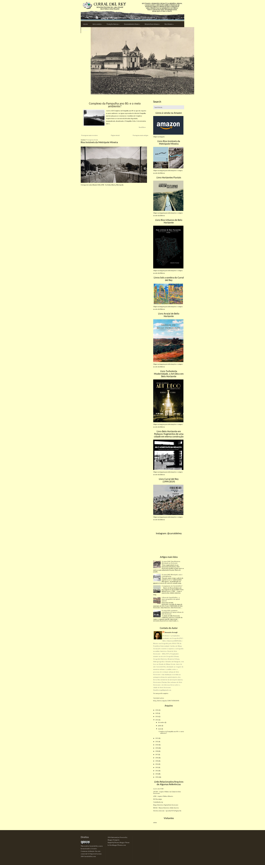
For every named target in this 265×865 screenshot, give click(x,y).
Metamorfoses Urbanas (152, 24)
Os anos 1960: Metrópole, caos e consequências (172, 575)
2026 (157, 710)
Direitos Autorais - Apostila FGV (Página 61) (167, 811)
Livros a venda (97, 24)
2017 (156, 754)
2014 (157, 764)
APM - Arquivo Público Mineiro (163, 796)
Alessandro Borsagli (171, 632)
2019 (157, 748)
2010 (157, 777)
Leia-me (85, 24)
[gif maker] (114, 182)
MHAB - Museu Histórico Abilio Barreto (166, 808)
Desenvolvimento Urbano (132, 24)
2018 (156, 751)
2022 (157, 738)
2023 (157, 720)
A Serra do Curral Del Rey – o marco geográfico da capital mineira (171, 599)
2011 (156, 774)
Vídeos (85, 30)
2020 (157, 745)
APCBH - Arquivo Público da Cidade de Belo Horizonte (167, 792)
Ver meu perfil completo (160, 693)
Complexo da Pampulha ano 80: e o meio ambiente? (115, 105)
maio (160, 729)
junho (160, 726)
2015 (156, 761)
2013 (156, 767)
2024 (157, 716)
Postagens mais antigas (140, 135)
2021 (156, 741)
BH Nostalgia (157, 799)
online (155, 822)
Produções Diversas (113, 24)
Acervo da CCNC (158, 789)
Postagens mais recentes (89, 135)
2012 (156, 771)
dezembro (161, 722)
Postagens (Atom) (92, 140)
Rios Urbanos (169, 24)
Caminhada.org (158, 802)
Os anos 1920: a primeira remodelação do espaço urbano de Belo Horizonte (173, 612)
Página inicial (115, 135)
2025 (157, 713)
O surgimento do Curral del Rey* (172, 586)
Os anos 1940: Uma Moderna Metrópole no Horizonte (171, 562)
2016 (157, 758)
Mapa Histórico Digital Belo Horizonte (165, 805)
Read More (142, 127)
